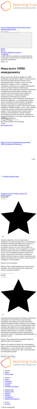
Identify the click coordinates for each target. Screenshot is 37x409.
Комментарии (6, 195)
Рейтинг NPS (9, 391)
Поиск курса (11, 29)
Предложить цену (7, 125)
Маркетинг (18, 144)
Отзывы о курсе (7, 193)
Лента (7, 379)
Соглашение (9, 397)
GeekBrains (5, 54)
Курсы (3, 27)
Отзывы (8, 27)
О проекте (8, 383)
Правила (8, 393)
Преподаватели (22, 27)
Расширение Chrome (11, 386)
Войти (3, 49)
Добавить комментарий (11, 176)
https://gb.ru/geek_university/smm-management (16, 141)
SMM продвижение (7, 144)
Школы (14, 27)
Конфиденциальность (12, 399)
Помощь (7, 395)
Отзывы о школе (20, 193)
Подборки (8, 381)
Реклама (7, 404)
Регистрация (9, 374)
